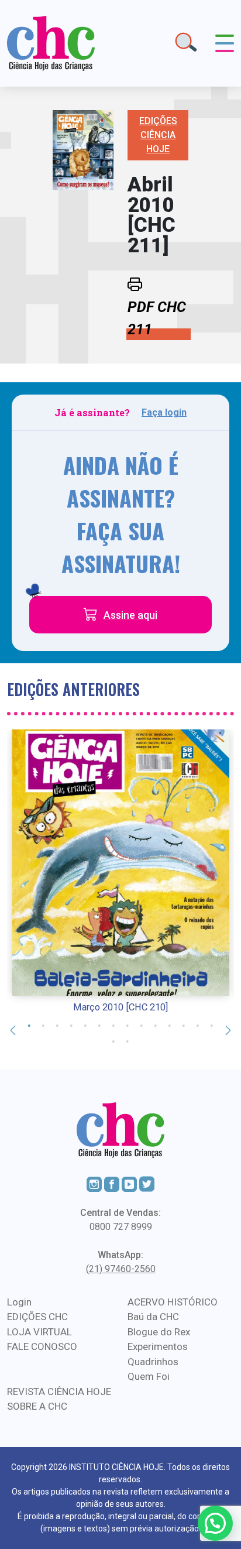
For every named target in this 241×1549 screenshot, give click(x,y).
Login (19, 1302)
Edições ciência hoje (158, 135)
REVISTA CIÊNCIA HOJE (59, 1391)
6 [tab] (99, 1024)
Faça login (164, 412)
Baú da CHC (153, 1316)
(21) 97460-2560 (121, 1268)
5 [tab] (85, 1024)
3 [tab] (57, 1024)
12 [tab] (184, 1024)
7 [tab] (113, 1024)
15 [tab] (113, 1040)
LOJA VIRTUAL (39, 1332)
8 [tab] (127, 1024)
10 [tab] (155, 1024)
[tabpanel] (120, 872)
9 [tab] (141, 1024)
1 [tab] (29, 1024)
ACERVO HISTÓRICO (173, 1302)
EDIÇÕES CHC (37, 1316)
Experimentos (158, 1346)
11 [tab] (169, 1024)
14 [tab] (212, 1024)
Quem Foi (149, 1376)
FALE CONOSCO (42, 1346)
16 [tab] (127, 1040)
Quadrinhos (153, 1362)
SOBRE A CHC (37, 1406)
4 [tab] (71, 1024)
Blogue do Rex (159, 1332)
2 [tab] (43, 1024)
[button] (215, 1523)
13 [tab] (198, 1024)
